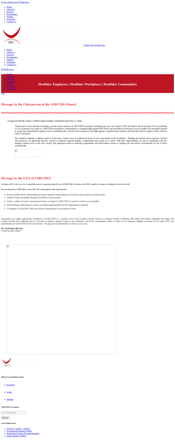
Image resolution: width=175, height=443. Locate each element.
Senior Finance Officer (16, 436)
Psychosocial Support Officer (19, 431)
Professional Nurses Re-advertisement (23, 433)
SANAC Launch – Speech (18, 428)
